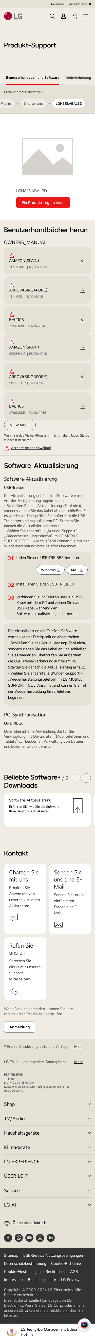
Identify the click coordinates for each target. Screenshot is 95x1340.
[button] (52, 16)
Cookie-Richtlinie (66, 1263)
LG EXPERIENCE (22, 1161)
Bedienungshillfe (42, 1279)
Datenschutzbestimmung (25, 1263)
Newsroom (57, 4)
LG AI (10, 1205)
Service (12, 1190)
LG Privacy (70, 1279)
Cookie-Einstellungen (22, 1271)
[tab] (32, 78)
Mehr (78, 1046)
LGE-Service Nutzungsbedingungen (53, 1255)
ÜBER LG (14, 1176)
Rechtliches (55, 1271)
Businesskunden (77, 4)
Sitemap (11, 1255)
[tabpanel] (47, 461)
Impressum (13, 1279)
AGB (74, 1271)
